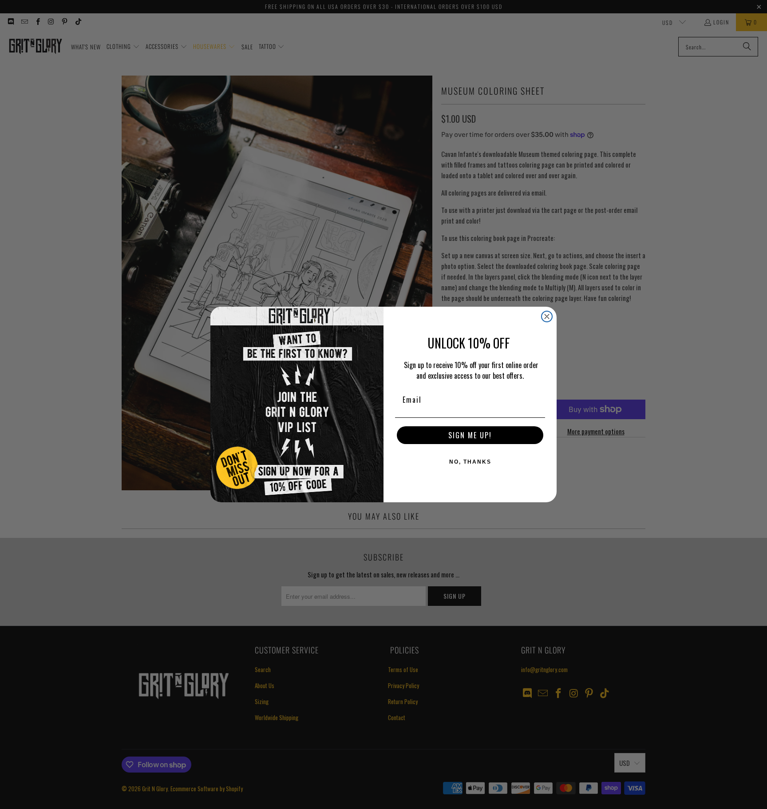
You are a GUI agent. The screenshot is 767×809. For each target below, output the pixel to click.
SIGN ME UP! (470, 435)
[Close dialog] (547, 316)
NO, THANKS (470, 462)
